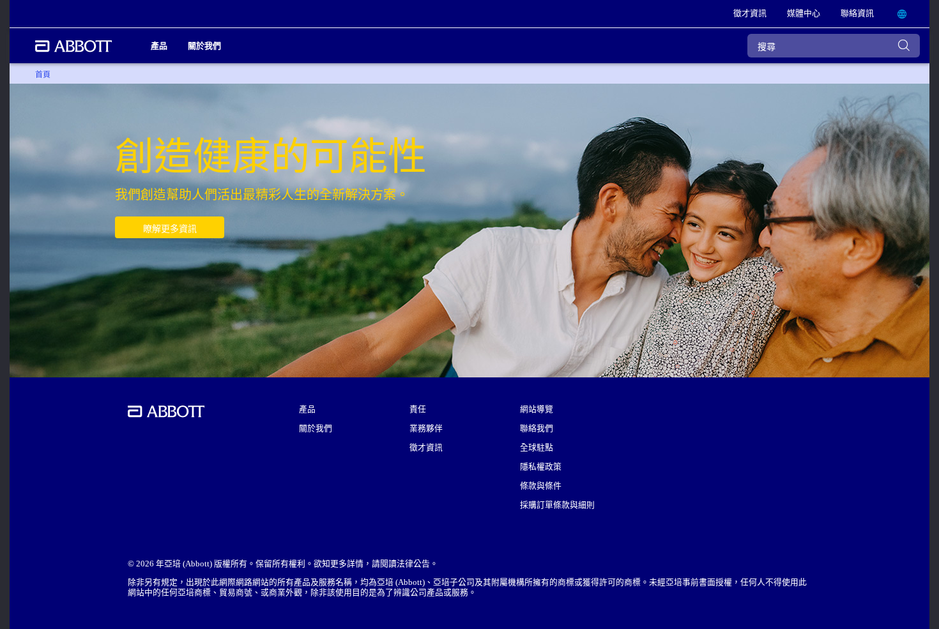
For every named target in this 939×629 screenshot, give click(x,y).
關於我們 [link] (204, 45)
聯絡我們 (536, 428)
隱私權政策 (540, 466)
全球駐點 (536, 447)
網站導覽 (536, 409)
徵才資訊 (426, 447)
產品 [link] (159, 45)
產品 (307, 409)
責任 (417, 409)
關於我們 (315, 428)
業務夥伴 (426, 428)
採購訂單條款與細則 (557, 505)
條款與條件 (540, 485)
